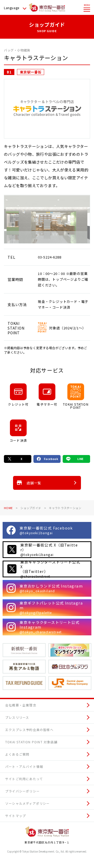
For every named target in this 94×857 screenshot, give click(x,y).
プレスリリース (17, 717)
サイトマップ (15, 815)
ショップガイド (30, 508)
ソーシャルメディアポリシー (27, 803)
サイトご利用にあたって (24, 779)
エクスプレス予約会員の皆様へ (29, 729)
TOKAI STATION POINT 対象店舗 (31, 742)
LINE (80, 459)
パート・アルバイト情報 (24, 766)
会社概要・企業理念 (20, 705)
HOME (8, 508)
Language (11, 7)
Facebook (51, 459)
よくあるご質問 (17, 754)
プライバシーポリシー (22, 791)
